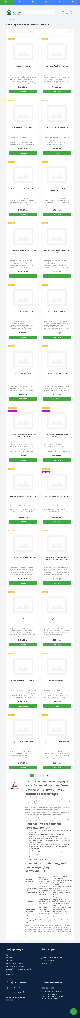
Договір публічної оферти (15, 966)
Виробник (13, 20)
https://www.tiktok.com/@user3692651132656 (11, 1000)
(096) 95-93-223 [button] (48, 988)
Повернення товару (13, 972)
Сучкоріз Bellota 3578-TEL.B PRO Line (23, 680)
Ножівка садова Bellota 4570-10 (23, 127)
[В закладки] (36, 39)
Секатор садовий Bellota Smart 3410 (23, 496)
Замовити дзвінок (67, 13)
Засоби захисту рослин (49, 960)
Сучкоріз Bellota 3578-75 (23, 619)
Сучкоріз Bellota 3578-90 (57, 619)
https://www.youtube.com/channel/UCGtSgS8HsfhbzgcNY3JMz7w (7, 1000)
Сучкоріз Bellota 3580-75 (57, 680)
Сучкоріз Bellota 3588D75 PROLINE (57, 742)
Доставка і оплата (12, 960)
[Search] (53, 12)
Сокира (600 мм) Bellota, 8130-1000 (23, 557)
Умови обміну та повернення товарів (19, 969)
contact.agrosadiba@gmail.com (52, 991)
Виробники (10, 975)
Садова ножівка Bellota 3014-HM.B (23, 189)
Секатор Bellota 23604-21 (57, 312)
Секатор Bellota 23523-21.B (23, 312)
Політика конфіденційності (15, 963)
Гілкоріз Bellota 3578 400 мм (23, 66)
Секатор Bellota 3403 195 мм (57, 373)
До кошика (23, 92)
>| (48, 775)
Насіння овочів (46, 955)
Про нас (9, 955)
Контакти (9, 958)
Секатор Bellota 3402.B (23, 373)
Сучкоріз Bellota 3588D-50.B (23, 742)
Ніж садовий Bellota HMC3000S (57, 66)
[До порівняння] (36, 42)
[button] (33, 2)
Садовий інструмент (48, 963)
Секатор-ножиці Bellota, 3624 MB (57, 496)
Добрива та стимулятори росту (51, 958)
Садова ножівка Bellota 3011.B (57, 127)
